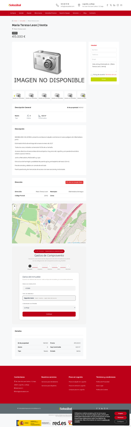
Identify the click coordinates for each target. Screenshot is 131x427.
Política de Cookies (102, 389)
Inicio (15, 21)
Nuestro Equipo (65, 13)
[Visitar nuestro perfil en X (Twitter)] (111, 5)
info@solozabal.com (67, 6)
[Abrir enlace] (107, 5)
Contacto (92, 13)
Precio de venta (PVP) (29, 284)
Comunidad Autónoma (30, 303)
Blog (85, 13)
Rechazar (120, 417)
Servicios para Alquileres (49, 385)
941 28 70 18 (65, 4)
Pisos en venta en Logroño (77, 385)
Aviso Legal (99, 385)
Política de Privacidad (102, 382)
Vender (21, 13)
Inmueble (22, 21)
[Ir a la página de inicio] (15, 5)
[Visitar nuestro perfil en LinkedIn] (114, 5)
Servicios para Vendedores (50, 382)
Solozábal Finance (51, 13)
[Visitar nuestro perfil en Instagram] (118, 5)
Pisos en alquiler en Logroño (77, 382)
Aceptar (120, 413)
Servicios (76, 13)
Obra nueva (38, 13)
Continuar (49, 314)
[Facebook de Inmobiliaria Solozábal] (97, 408)
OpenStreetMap (76, 242)
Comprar (13, 13)
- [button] (14, 209)
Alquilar (29, 13)
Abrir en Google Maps (75, 182)
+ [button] (14, 206)
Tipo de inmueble (28, 293)
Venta (15, 33)
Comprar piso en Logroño (77, 389)
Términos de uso (110, 74)
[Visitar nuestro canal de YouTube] (121, 5)
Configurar (120, 421)
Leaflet (69, 242)
